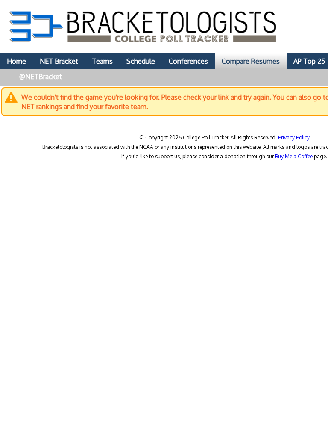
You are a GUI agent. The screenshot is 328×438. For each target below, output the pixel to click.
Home (16, 61)
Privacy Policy (294, 137)
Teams (102, 61)
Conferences (188, 61)
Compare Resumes (251, 61)
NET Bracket (59, 61)
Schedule (140, 61)
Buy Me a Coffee (294, 156)
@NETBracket (40, 76)
